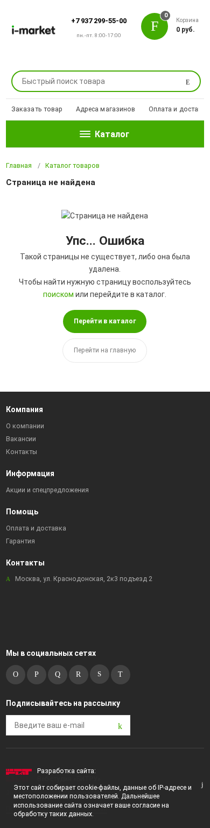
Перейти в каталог (105, 321)
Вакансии (21, 439)
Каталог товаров (72, 165)
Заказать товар (37, 109)
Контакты (21, 452)
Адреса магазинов (106, 109)
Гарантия (20, 541)
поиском (58, 294)
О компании (25, 426)
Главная (19, 165)
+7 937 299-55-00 (99, 21)
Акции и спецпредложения (47, 490)
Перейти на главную (105, 350)
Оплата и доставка (179, 109)
